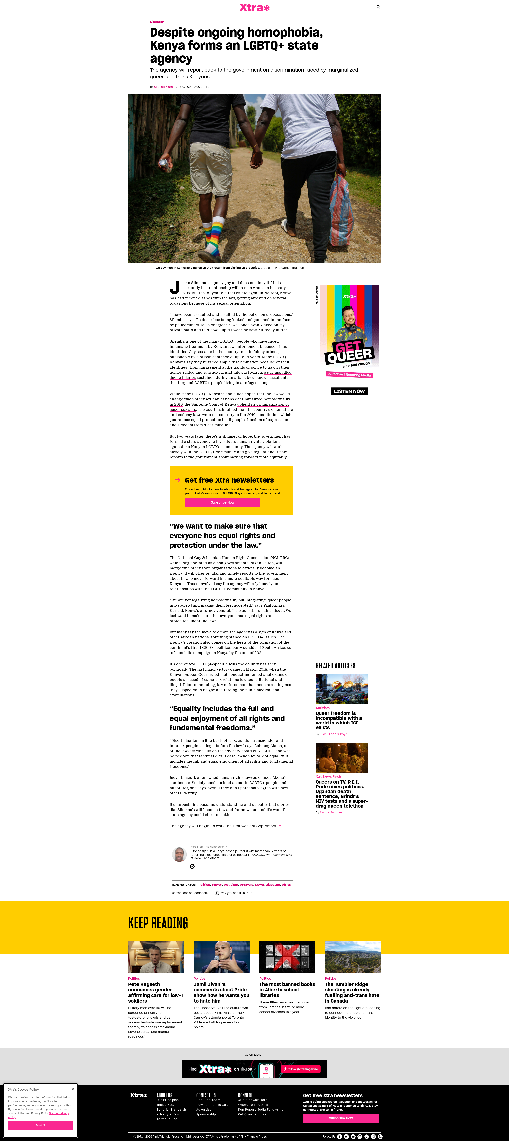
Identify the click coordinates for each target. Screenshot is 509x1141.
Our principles (168, 1100)
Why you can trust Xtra (236, 893)
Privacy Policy (168, 1114)
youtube (353, 1136)
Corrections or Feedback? (190, 893)
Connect (245, 1095)
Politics (204, 885)
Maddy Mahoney (331, 812)
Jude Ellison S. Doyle (334, 734)
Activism (323, 708)
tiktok (366, 1136)
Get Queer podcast (253, 1114)
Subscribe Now (222, 502)
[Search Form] (378, 8)
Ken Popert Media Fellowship (261, 1109)
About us (164, 1095)
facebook (339, 1136)
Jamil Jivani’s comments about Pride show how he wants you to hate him (221, 993)
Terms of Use (167, 1119)
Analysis (246, 885)
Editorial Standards (172, 1109)
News (259, 885)
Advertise (204, 1109)
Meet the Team (208, 1100)
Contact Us (206, 1095)
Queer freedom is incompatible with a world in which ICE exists (339, 720)
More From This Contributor (207, 846)
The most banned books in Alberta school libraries (287, 990)
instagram (359, 1136)
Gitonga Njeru (163, 87)
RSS (380, 1136)
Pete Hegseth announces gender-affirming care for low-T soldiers (155, 993)
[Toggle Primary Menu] (130, 8)
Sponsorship (206, 1114)
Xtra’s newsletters (252, 1100)
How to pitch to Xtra (212, 1105)
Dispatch (157, 22)
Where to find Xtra (253, 1105)
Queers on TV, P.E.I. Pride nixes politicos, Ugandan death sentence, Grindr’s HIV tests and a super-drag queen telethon (342, 794)
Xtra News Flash (328, 776)
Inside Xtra (165, 1105)
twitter (346, 1136)
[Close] (72, 1089)
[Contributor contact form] (193, 866)
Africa (286, 885)
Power (217, 885)
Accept (40, 1125)
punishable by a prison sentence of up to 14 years (215, 357)
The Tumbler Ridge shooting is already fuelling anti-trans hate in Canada (352, 993)
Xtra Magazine (254, 7)
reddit (373, 1136)
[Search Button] (378, 7)
